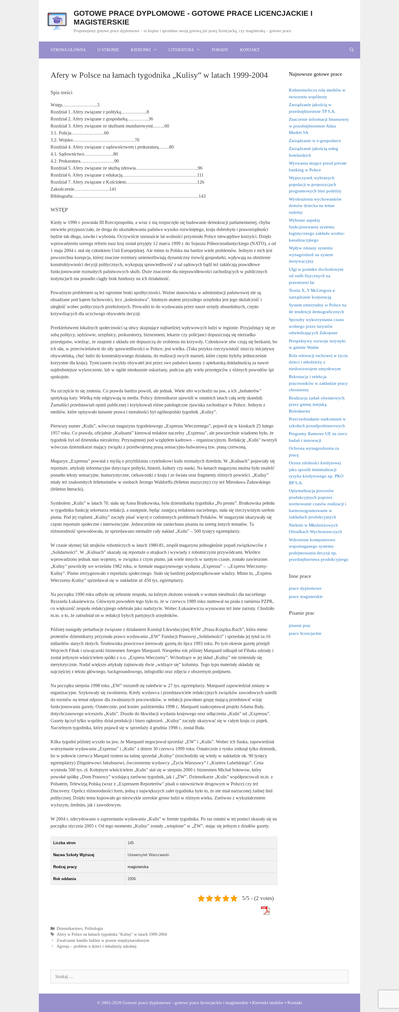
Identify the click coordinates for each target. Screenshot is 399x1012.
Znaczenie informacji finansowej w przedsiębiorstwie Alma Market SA (318, 126)
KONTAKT (250, 50)
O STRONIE (108, 50)
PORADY (220, 50)
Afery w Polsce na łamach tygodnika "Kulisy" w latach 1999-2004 (112, 934)
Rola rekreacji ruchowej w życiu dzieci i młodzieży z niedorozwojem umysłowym (318, 362)
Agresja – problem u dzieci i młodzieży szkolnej (96, 946)
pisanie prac (300, 625)
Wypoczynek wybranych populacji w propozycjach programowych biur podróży (315, 184)
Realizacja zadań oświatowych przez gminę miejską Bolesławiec (317, 404)
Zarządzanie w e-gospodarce (315, 140)
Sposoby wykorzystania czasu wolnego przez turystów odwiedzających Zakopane (316, 326)
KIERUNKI (141, 50)
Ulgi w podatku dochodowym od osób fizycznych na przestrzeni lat (316, 276)
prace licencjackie (305, 633)
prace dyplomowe (305, 588)
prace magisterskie (306, 596)
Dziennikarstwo (69, 928)
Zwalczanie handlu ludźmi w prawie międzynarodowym (103, 940)
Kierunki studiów (268, 1002)
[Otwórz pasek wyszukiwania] (351, 50)
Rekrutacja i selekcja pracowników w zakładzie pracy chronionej (318, 383)
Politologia (94, 928)
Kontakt (294, 1002)
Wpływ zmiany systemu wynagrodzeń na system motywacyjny (311, 254)
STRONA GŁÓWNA (68, 50)
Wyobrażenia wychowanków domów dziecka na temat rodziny (315, 206)
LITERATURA (181, 50)
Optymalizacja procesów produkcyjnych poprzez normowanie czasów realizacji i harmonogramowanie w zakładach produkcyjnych (317, 503)
